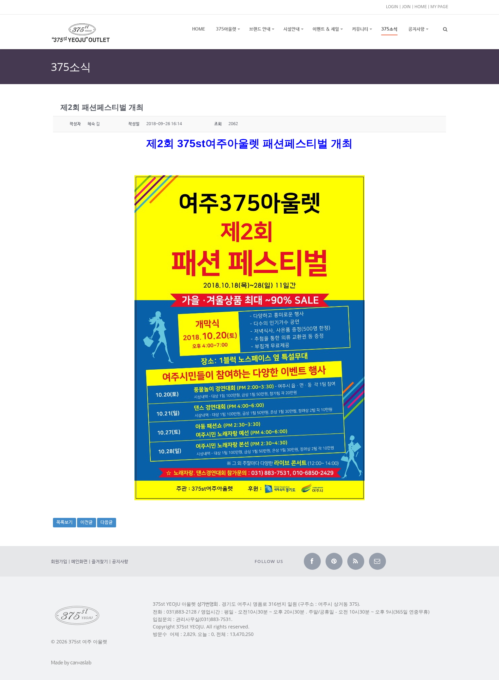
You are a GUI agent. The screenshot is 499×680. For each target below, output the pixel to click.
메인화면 (79, 561)
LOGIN (392, 7)
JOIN (406, 7)
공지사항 (416, 29)
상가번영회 (207, 604)
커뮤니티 (360, 29)
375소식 (389, 29)
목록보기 (64, 522)
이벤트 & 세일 (326, 29)
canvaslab (80, 662)
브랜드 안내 (260, 29)
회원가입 (59, 561)
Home (198, 29)
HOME (420, 7)
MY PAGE (439, 7)
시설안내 (291, 29)
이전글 (86, 522)
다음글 (106, 522)
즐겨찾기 (100, 561)
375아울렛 (226, 29)
